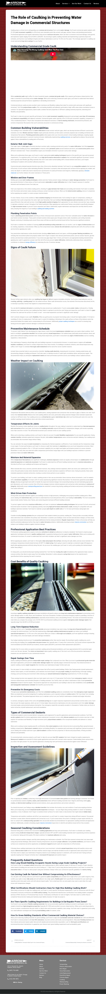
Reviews (96, 3)
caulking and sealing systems (45, 208)
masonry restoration (80, 522)
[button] (66, 4)
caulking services (65, 137)
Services (65, 3)
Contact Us (87, 3)
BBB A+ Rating (17, 982)
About (58, 3)
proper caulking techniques (67, 321)
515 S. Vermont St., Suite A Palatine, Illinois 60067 (15, 966)
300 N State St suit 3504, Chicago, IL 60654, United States (17, 975)
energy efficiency (31, 242)
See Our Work (76, 3)
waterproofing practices (35, 486)
